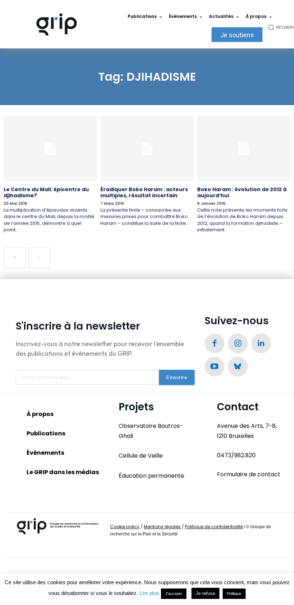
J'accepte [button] (173, 593)
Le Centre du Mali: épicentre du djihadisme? (46, 192)
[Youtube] (214, 367)
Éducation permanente (151, 476)
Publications (46, 433)
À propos (40, 414)
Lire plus (149, 593)
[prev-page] (14, 257)
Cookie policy (124, 527)
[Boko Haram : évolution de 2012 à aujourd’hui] (243, 148)
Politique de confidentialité (214, 527)
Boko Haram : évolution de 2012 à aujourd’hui (241, 192)
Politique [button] (234, 593)
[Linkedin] (261, 343)
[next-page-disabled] (39, 257)
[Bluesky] (238, 367)
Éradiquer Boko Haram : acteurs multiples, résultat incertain (144, 192)
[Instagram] (238, 343)
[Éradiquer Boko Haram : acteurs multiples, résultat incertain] (147, 148)
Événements (45, 453)
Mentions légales (162, 527)
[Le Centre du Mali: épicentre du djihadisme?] (50, 148)
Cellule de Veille (141, 456)
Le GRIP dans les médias (63, 472)
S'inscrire (176, 377)
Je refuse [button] (205, 593)
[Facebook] (214, 343)
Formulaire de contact (248, 474)
